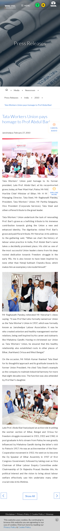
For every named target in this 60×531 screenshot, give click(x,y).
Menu (27, 5)
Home (6, 90)
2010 (37, 97)
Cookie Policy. (24, 527)
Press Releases (11, 97)
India (26, 97)
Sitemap (49, 514)
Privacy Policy (23, 514)
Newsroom (30, 90)
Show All (30, 496)
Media (16, 90)
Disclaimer (10, 514)
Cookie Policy (38, 514)
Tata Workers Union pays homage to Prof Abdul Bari (28, 105)
